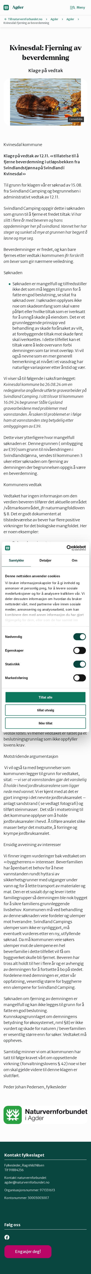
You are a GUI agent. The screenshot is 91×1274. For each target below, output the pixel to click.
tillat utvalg (45, 710)
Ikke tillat (45, 723)
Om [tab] (74, 560)
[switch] (79, 650)
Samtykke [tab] (16, 560)
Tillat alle (45, 697)
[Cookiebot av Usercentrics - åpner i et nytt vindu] (66, 548)
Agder (18, 7)
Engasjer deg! (28, 1251)
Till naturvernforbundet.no (25, 19)
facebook (6, 1237)
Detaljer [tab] (46, 560)
